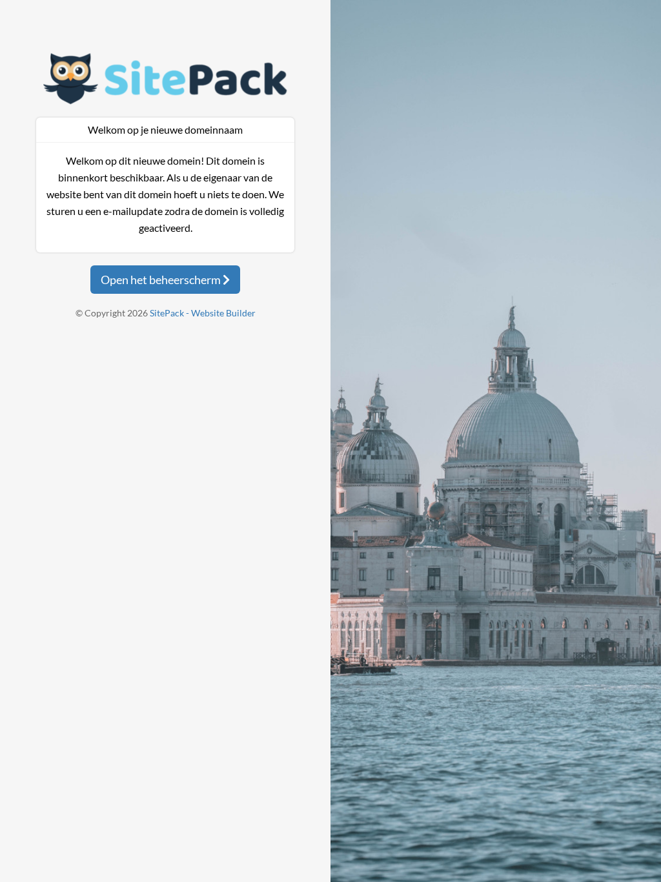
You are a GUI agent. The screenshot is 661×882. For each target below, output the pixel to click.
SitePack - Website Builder (203, 312)
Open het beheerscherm (162, 279)
